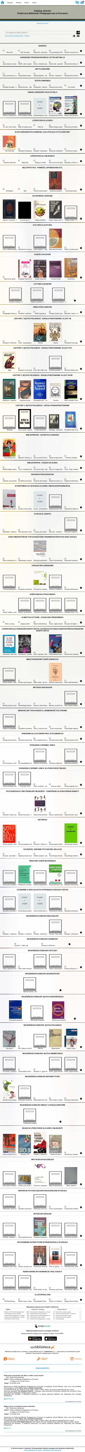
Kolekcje (27, 36)
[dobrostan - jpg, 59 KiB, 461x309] (9, 1398)
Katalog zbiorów (42, 23)
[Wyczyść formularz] (74, 36)
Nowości (10, 2)
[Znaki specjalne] (78, 36)
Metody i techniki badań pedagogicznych (14, 1312)
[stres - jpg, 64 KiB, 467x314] (7, 1428)
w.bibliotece (49, 1351)
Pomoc (26, 2)
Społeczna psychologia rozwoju (63, 1315)
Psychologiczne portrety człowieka (13, 1313)
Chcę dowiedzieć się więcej (33, 1450)
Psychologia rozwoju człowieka (12, 1318)
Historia (18, 2)
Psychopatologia (60, 1318)
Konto (34, 2)
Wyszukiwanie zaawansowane (14, 36)
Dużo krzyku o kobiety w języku (63, 1312)
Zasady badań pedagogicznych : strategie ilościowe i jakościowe (20, 1317)
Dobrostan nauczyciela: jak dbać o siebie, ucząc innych (23, 1375)
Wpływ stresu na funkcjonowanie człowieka (19, 1406)
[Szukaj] (78, 32)
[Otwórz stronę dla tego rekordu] (9, 50)
